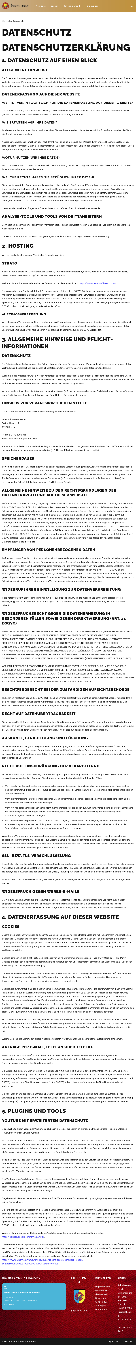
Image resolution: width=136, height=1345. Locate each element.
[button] (81, 5)
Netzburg (41, 6)
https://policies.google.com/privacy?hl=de (23, 1236)
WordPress (30, 1341)
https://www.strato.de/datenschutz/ (97, 283)
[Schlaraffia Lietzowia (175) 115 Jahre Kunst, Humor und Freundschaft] (15, 5)
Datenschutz (127, 1341)
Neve (4, 1341)
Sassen (54, 6)
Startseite (6, 21)
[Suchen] (132, 6)
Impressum (113, 1341)
